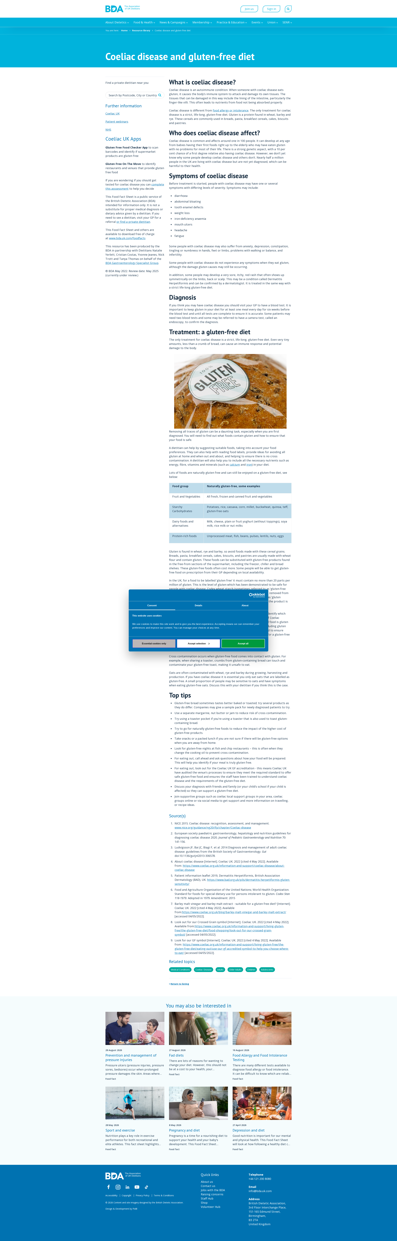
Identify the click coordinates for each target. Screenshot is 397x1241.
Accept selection (197, 643)
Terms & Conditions (164, 1195)
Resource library (141, 30)
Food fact (110, 1078)
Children (251, 969)
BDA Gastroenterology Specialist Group (131, 263)
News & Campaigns (172, 22)
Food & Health (143, 22)
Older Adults (235, 969)
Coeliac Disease (204, 969)
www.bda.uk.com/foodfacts (127, 238)
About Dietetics (115, 22)
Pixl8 (135, 1208)
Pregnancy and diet (184, 1130)
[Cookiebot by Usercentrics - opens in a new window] (251, 595)
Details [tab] (198, 605)
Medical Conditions (180, 969)
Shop (204, 1202)
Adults (220, 969)
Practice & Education (230, 22)
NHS (108, 129)
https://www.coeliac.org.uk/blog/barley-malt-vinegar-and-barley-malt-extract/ (234, 912)
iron (249, 464)
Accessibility (111, 1195)
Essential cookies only (154, 643)
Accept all (243, 643)
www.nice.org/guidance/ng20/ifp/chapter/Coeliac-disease (213, 827)
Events (256, 22)
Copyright (126, 1195)
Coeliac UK (112, 113)
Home (124, 30)
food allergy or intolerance (230, 110)
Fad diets (176, 1055)
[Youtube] (137, 1187)
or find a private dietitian (133, 222)
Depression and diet (249, 1130)
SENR (286, 22)
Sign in (271, 9)
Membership (201, 22)
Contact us (208, 1186)
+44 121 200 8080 (260, 1179)
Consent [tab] (152, 605)
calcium (235, 464)
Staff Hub (207, 1198)
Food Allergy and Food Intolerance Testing (260, 1057)
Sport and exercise (120, 1130)
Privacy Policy (142, 1195)
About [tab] (245, 605)
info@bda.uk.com (260, 1191)
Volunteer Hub (210, 1207)
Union (271, 22)
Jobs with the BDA (213, 1190)
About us (207, 1182)
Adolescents (267, 969)
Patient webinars (116, 121)
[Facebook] (108, 1187)
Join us (249, 9)
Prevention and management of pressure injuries (130, 1057)
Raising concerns (212, 1194)
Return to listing (180, 983)
